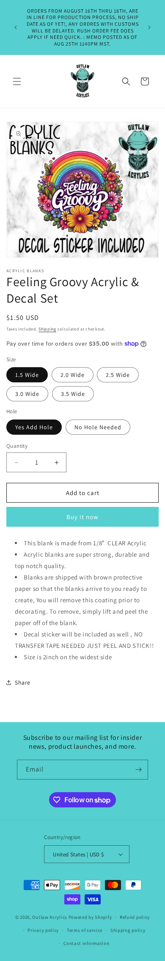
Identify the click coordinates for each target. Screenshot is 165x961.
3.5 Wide (73, 394)
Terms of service (84, 930)
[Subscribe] (138, 770)
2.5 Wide (118, 375)
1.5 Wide (27, 375)
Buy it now (82, 517)
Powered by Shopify (90, 917)
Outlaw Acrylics (49, 917)
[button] (17, 81)
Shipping (47, 329)
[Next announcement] (149, 27)
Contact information (86, 943)
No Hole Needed (97, 427)
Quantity (17, 445)
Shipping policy (128, 930)
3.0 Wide (27, 394)
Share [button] (22, 682)
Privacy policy (43, 930)
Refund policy (135, 917)
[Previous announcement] (15, 27)
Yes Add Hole (34, 427)
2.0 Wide (72, 375)
